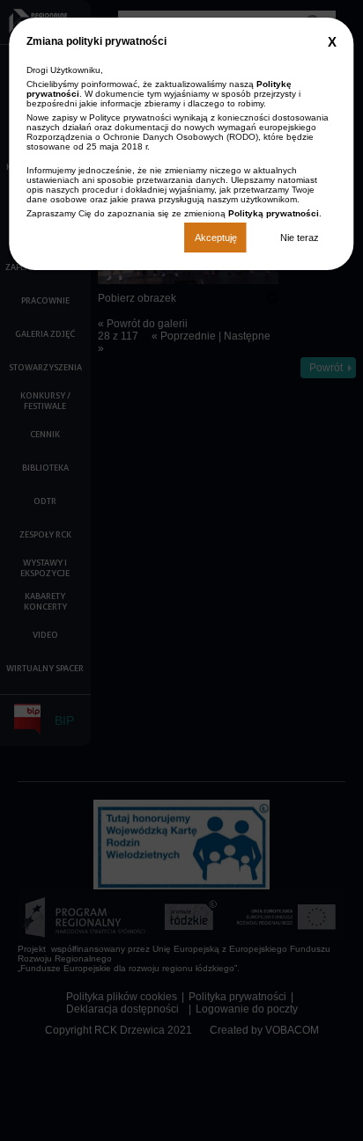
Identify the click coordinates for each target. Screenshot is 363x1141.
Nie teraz (299, 237)
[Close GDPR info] (332, 41)
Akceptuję (216, 237)
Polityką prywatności (273, 213)
